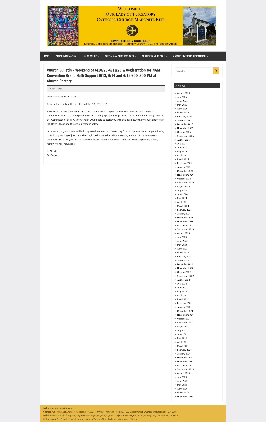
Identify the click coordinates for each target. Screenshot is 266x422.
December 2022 (185, 264)
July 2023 (182, 236)
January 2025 (183, 166)
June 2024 (182, 194)
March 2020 (183, 392)
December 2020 (185, 357)
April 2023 (182, 248)
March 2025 (183, 159)
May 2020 (182, 384)
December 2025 (185, 124)
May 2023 (182, 244)
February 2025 (184, 163)
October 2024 (184, 178)
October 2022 (184, 271)
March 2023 (183, 252)
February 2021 (184, 349)
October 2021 (184, 318)
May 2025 (182, 151)
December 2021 (185, 310)
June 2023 (182, 240)
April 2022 (182, 295)
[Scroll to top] (260, 416)
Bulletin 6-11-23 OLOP (95, 103)
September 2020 (185, 369)
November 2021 (185, 314)
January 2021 (183, 353)
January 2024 (183, 213)
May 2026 (182, 104)
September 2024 (185, 182)
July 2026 (182, 96)
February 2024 (184, 209)
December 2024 (185, 170)
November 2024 (185, 174)
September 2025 (185, 135)
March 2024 (183, 205)
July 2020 (182, 376)
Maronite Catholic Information (189, 56)
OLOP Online (90, 56)
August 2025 (183, 139)
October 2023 (184, 225)
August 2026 (183, 93)
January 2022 (183, 306)
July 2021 (182, 330)
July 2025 (182, 143)
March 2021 (183, 345)
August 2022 (183, 279)
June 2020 (182, 380)
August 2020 (183, 373)
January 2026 (183, 120)
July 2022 (182, 283)
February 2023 (184, 256)
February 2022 (184, 303)
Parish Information (66, 56)
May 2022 (182, 291)
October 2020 (184, 365)
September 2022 (185, 275)
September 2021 (185, 322)
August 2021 (183, 326)
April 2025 (182, 155)
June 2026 (182, 100)
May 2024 (182, 198)
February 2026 (184, 116)
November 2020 (185, 361)
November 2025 (185, 128)
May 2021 (182, 338)
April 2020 (182, 388)
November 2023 (185, 221)
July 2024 (182, 190)
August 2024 (183, 186)
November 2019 (185, 396)
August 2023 (183, 233)
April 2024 (182, 201)
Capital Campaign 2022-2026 (119, 56)
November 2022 (185, 268)
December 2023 (185, 217)
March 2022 (183, 299)
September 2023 (185, 229)
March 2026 (183, 112)
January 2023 (183, 260)
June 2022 (182, 287)
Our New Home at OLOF (153, 56)
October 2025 (184, 131)
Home (46, 56)
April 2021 (182, 341)
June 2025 (182, 147)
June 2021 (182, 334)
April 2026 (182, 108)
